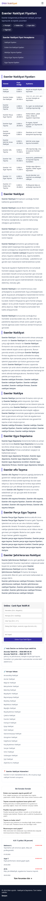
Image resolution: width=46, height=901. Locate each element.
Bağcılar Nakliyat (10, 683)
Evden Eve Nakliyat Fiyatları (14, 47)
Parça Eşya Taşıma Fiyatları (14, 57)
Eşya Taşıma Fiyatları (11, 62)
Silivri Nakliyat (9, 752)
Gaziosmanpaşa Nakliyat (12, 734)
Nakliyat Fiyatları (10, 42)
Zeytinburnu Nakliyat (11, 763)
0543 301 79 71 (25, 654)
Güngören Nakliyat (10, 737)
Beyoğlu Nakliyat (10, 708)
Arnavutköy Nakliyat (11, 675)
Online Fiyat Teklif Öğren (23, 639)
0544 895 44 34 (25, 652)
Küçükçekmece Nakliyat (12, 745)
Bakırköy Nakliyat (10, 690)
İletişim (4, 896)
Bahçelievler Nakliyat (11, 686)
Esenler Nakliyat (9, 719)
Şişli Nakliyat (8, 759)
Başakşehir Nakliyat (11, 694)
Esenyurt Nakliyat (10, 723)
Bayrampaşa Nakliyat (11, 697)
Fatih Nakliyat (8, 730)
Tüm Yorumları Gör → (23, 878)
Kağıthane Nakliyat (10, 741)
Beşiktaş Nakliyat (10, 701)
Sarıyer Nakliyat (9, 748)
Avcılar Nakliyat (9, 679)
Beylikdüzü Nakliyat (11, 705)
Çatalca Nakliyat (9, 715)
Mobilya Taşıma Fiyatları (13, 52)
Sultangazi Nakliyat (11, 755)
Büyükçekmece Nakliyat (12, 712)
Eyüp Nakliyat (8, 726)
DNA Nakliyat (9, 3)
